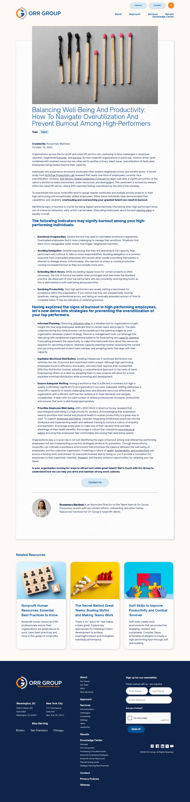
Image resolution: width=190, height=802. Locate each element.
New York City (54, 703)
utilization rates (81, 323)
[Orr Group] (38, 13)
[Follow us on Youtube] (172, 746)
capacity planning (129, 337)
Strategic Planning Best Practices (94, 766)
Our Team (84, 685)
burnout (77, 157)
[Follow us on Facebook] (157, 746)
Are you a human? (134, 708)
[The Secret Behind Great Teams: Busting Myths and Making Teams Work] (95, 605)
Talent (44, 132)
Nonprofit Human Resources (92, 758)
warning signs (144, 210)
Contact (157, 5)
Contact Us (95, 482)
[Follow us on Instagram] (152, 746)
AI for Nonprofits (87, 748)
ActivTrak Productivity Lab (59, 175)
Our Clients (85, 681)
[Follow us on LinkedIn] (162, 746)
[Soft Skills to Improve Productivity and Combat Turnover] (148, 605)
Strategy (84, 720)
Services (153, 14)
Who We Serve (86, 692)
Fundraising (85, 716)
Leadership (85, 727)
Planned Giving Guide (89, 762)
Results (169, 14)
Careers (138, 5)
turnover (62, 157)
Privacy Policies (89, 778)
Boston (20, 730)
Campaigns (85, 713)
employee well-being (69, 418)
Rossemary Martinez (72, 504)
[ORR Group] (47, 682)
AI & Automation (87, 709)
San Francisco (39, 730)
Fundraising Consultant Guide (93, 751)
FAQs (82, 688)
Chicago (58, 730)
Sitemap (85, 784)
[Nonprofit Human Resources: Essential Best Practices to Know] (41, 605)
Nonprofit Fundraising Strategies (94, 755)
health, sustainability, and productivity (128, 450)
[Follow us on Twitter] (167, 746)
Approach (134, 14)
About (118, 14)
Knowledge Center (163, 16)
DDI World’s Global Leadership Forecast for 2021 (88, 178)
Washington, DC (25, 703)
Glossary (84, 744)
